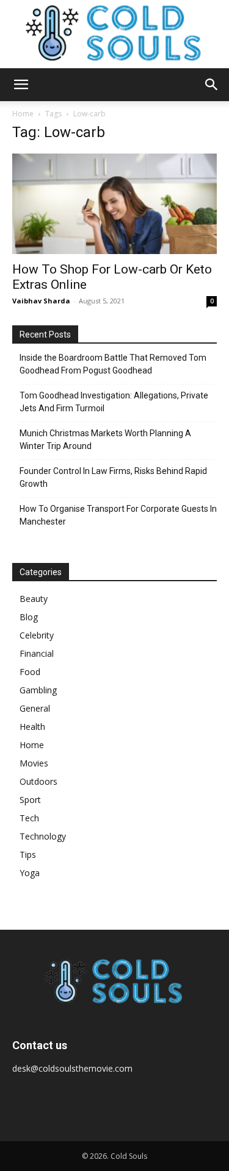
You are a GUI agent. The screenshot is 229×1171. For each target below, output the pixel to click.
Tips (28, 854)
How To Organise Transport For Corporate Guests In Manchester (118, 515)
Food (30, 671)
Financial (37, 653)
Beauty (34, 598)
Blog (29, 617)
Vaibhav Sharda (41, 300)
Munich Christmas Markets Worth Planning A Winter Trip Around (105, 439)
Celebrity (37, 635)
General (35, 708)
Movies (34, 763)
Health (32, 726)
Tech (29, 818)
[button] (20, 84)
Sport (30, 799)
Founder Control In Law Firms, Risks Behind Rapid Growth (113, 477)
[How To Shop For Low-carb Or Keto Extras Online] (114, 204)
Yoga (30, 873)
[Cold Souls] (114, 34)
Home (23, 113)
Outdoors (38, 781)
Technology (43, 836)
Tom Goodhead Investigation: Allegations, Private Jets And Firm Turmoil (114, 402)
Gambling (38, 690)
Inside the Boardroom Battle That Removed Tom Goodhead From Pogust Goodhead (113, 364)
